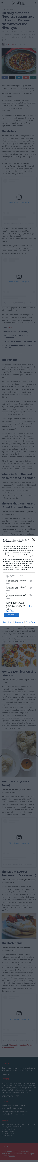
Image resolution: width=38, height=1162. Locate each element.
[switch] (30, 581)
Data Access (19, 622)
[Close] (34, 540)
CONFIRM (11, 615)
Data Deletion (7, 622)
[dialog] (19, 581)
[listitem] (19, 576)
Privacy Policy (30, 622)
